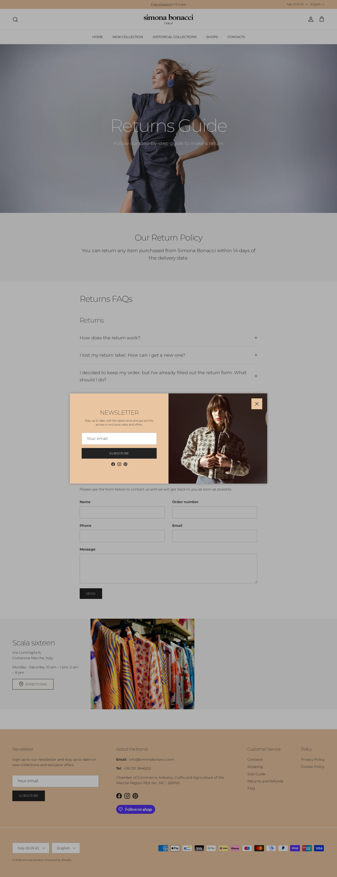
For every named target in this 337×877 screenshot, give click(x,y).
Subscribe (119, 453)
